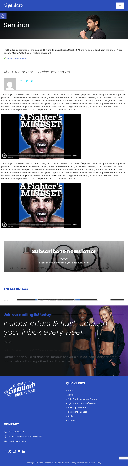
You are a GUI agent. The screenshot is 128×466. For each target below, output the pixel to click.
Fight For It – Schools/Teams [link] (82, 403)
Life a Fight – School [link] (77, 411)
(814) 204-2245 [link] (16, 431)
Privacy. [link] (88, 463)
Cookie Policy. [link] (96, 463)
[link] (3, 16)
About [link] (71, 394)
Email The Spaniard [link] (17, 441)
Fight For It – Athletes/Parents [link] (82, 399)
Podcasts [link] (72, 420)
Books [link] (70, 416)
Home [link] (70, 390)
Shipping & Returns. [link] (77, 463)
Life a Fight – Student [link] (78, 407)
